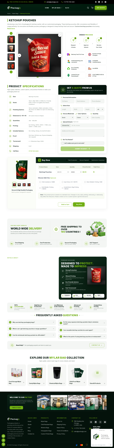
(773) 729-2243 (33, 151)
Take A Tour (16, 407)
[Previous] (10, 184)
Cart (29, 427)
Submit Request (81, 149)
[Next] (33, 184)
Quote (29, 424)
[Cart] (92, 8)
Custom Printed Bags (47, 434)
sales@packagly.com (80, 431)
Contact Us (96, 345)
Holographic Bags (46, 430)
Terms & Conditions (62, 430)
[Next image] (60, 55)
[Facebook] (96, 2)
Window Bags (45, 427)
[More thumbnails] (11, 72)
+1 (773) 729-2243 (79, 428)
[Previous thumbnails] (11, 33)
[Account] (3, 440)
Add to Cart (65, 204)
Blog (67, 8)
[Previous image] (19, 55)
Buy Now (79, 204)
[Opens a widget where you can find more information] (101, 437)
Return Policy (61, 427)
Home (47, 8)
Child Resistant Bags (47, 424)
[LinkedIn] (99, 2)
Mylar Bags (56, 8)
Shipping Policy (61, 424)
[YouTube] (105, 2)
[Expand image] (60, 35)
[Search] (88, 8)
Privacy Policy (61, 434)
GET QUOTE (101, 7)
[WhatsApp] (3, 436)
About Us (59, 421)
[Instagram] (102, 2)
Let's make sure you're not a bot (74, 143)
